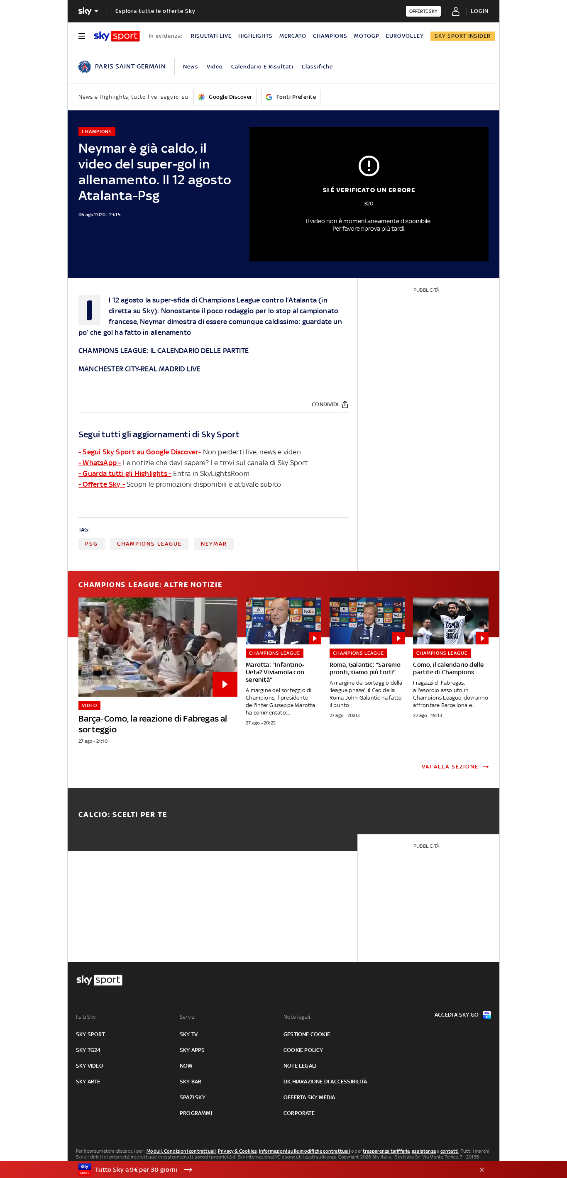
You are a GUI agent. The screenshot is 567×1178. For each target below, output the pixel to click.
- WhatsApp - (99, 463)
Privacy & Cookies (237, 1151)
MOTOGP (366, 36)
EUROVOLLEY (405, 36)
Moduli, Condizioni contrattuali (181, 1151)
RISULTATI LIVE (211, 36)
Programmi (196, 1113)
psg (91, 544)
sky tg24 (88, 1050)
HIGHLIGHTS (255, 36)
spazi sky (192, 1097)
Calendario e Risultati (262, 66)
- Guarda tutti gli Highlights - (124, 473)
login (480, 11)
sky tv (189, 1034)
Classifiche (317, 66)
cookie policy (303, 1050)
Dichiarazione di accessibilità (325, 1081)
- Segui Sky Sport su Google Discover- (139, 452)
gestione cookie (307, 1034)
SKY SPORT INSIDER (463, 36)
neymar (214, 544)
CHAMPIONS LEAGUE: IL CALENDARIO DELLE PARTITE (163, 350)
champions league (149, 544)
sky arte (88, 1081)
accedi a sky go (457, 1015)
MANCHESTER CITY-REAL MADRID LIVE (139, 369)
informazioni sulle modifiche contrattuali (304, 1151)
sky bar (190, 1081)
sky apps (192, 1050)
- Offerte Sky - (101, 484)
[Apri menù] (81, 36)
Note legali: (297, 1017)
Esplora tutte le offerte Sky (155, 11)
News (190, 66)
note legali (300, 1066)
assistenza (424, 1151)
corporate (299, 1113)
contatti (449, 1151)
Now (186, 1066)
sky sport (90, 1034)
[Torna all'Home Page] (116, 36)
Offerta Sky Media (309, 1097)
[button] (270, 1169)
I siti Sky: (86, 1017)
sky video (89, 1066)
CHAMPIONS (330, 36)
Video (215, 66)
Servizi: (188, 1017)
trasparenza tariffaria (386, 1151)
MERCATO (292, 36)
